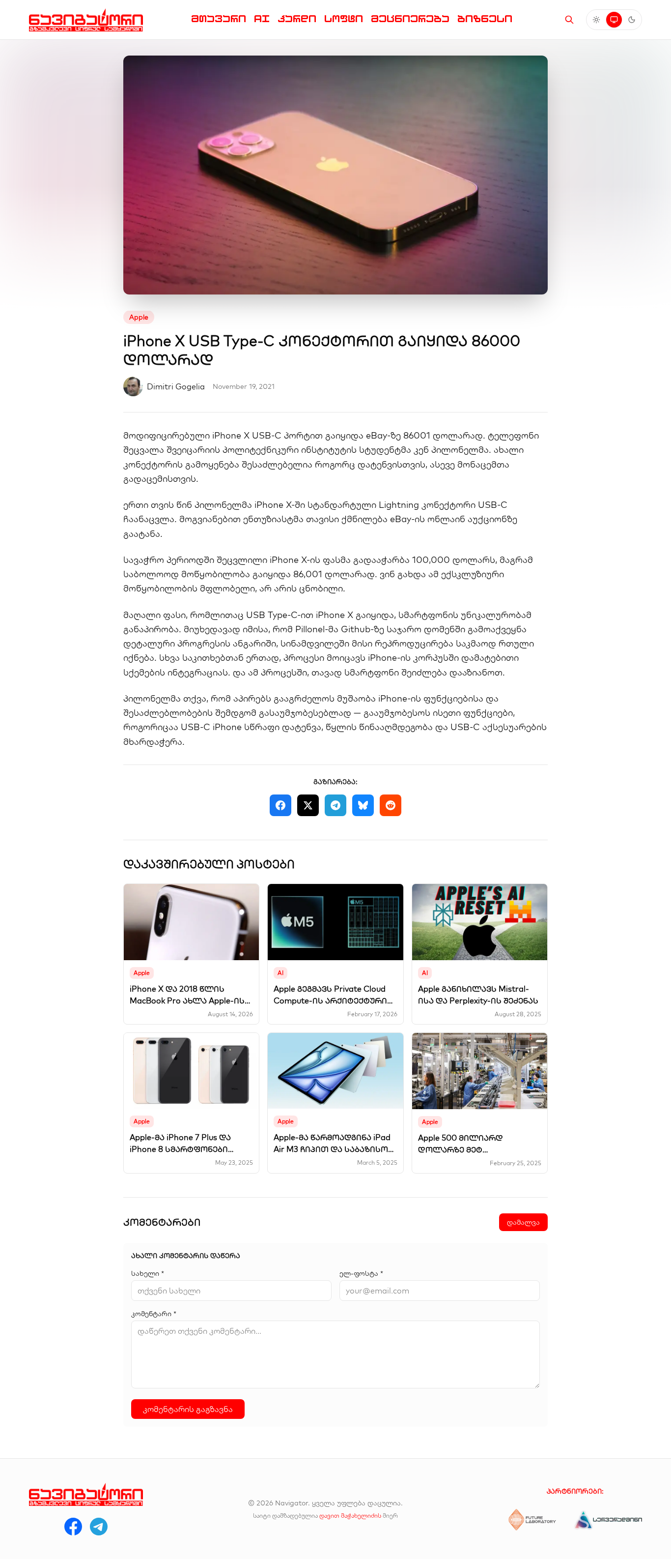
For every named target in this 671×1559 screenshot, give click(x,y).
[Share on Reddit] (390, 805)
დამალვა (523, 1222)
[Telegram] (99, 1526)
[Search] (569, 20)
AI (262, 19)
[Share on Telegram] (335, 805)
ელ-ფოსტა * (361, 1273)
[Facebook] (73, 1526)
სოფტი (343, 19)
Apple (138, 317)
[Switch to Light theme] (596, 20)
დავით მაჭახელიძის (350, 1515)
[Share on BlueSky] (363, 805)
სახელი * (147, 1273)
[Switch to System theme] (614, 20)
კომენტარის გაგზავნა (188, 1409)
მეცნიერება (410, 19)
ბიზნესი (484, 19)
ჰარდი (297, 19)
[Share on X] (308, 805)
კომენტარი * (153, 1313)
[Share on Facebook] (280, 805)
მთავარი (218, 19)
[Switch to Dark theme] (632, 20)
